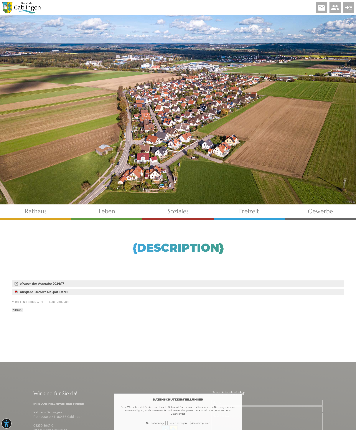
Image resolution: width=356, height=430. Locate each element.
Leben (107, 211)
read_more (348, 7)
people (335, 7)
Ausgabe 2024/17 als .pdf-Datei (44, 292)
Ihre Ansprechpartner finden (58, 403)
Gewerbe (320, 211)
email (321, 7)
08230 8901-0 (43, 425)
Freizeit (249, 211)
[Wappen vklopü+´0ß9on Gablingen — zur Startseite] (7, 12)
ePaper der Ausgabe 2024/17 (42, 283)
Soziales (178, 211)
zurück (17, 310)
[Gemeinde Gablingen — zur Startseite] (27, 13)
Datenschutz (178, 413)
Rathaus (36, 211)
